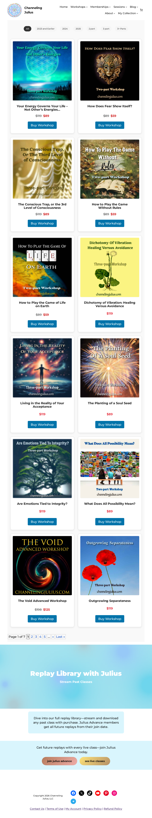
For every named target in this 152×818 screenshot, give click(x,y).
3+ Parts (121, 28)
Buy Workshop (42, 125)
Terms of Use (54, 808)
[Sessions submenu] (126, 7)
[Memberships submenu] (110, 7)
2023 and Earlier (45, 28)
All (27, 28)
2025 (78, 28)
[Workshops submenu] (87, 7)
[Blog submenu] (137, 7)
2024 (65, 28)
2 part (92, 28)
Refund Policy (113, 808)
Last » (60, 637)
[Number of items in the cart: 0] (141, 10)
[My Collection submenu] (137, 13)
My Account (73, 808)
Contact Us (37, 808)
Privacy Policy (92, 808)
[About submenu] (114, 13)
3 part (106, 28)
